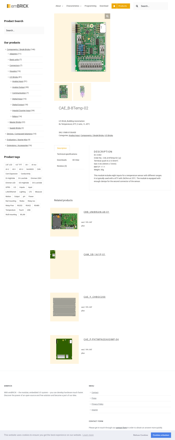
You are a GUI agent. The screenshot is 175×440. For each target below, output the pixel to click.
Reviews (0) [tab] (62, 166)
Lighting (22, 192)
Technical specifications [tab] (67, 154)
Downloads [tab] (62, 160)
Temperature (10, 210)
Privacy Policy (97, 404)
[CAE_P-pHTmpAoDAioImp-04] (64, 349)
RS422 (28, 205)
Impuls (22, 187)
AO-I (14, 169)
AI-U (7, 169)
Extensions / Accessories (17, 145)
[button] (107, 16)
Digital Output (18, 105)
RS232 (19, 205)
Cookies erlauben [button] (161, 435)
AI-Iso (34, 165)
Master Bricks (15, 122)
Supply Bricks (15, 128)
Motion (8, 196)
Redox (22, 201)
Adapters (13, 54)
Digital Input (17, 99)
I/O (15, 187)
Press (94, 398)
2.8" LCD (9, 165)
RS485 (36, 205)
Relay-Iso (31, 201)
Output (17, 196)
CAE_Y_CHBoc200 (95, 297)
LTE (30, 192)
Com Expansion (12, 174)
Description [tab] (62, 148)
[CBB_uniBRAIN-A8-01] (64, 222)
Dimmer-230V (36, 178)
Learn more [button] (88, 435)
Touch (21, 210)
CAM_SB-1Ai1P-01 (94, 254)
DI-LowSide (22, 178)
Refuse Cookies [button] (140, 435)
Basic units (14, 59)
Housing (13, 71)
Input (30, 187)
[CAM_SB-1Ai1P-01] (64, 264)
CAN (38, 169)
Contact (95, 392)
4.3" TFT (19, 165)
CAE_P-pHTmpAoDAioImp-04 (101, 339)
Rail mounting (11, 201)
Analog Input (74, 135)
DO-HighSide (24, 183)
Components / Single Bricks (92, 135)
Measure (38, 192)
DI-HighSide (10, 178)
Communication (19, 93)
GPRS (8, 187)
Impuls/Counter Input (21, 110)
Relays (15, 116)
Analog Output (18, 87)
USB (28, 210)
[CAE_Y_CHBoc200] (64, 307)
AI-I (26, 165)
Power (31, 196)
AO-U (21, 169)
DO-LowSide (37, 183)
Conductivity (25, 174)
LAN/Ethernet (11, 192)
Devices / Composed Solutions (19, 134)
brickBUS (30, 169)
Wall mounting (11, 214)
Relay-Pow (10, 205)
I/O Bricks (109, 135)
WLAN (22, 214)
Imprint (95, 410)
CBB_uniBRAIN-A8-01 (96, 212)
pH (24, 196)
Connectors (14, 65)
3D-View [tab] (75, 160)
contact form (121, 428)
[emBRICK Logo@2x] (17, 5)
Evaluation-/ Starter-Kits (17, 140)
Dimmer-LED (10, 183)
